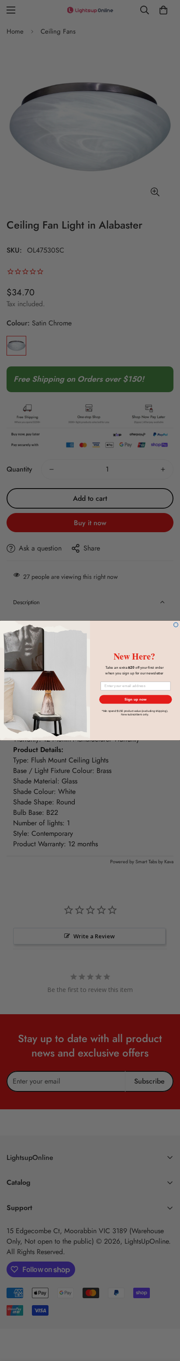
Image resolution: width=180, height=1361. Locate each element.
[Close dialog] (175, 624)
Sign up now (135, 699)
